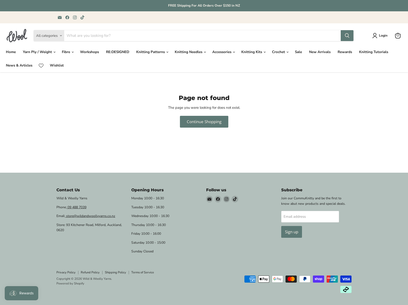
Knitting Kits (252, 52)
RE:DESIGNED (117, 52)
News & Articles (19, 65)
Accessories (222, 52)
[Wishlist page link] (41, 65)
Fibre (66, 52)
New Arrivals (320, 52)
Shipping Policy (115, 272)
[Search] (347, 35)
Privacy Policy (66, 272)
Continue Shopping (204, 121)
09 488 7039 (76, 207)
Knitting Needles (189, 52)
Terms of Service (142, 272)
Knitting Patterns (151, 52)
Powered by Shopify (70, 283)
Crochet (279, 52)
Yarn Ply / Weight (38, 52)
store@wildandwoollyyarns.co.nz (90, 216)
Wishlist (57, 65)
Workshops (89, 52)
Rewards (345, 52)
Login (383, 35)
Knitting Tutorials (373, 52)
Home (11, 52)
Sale (298, 52)
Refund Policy (90, 272)
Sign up (291, 231)
